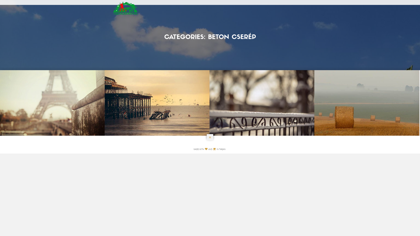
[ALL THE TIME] (157, 103)
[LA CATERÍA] (262, 103)
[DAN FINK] (366, 103)
